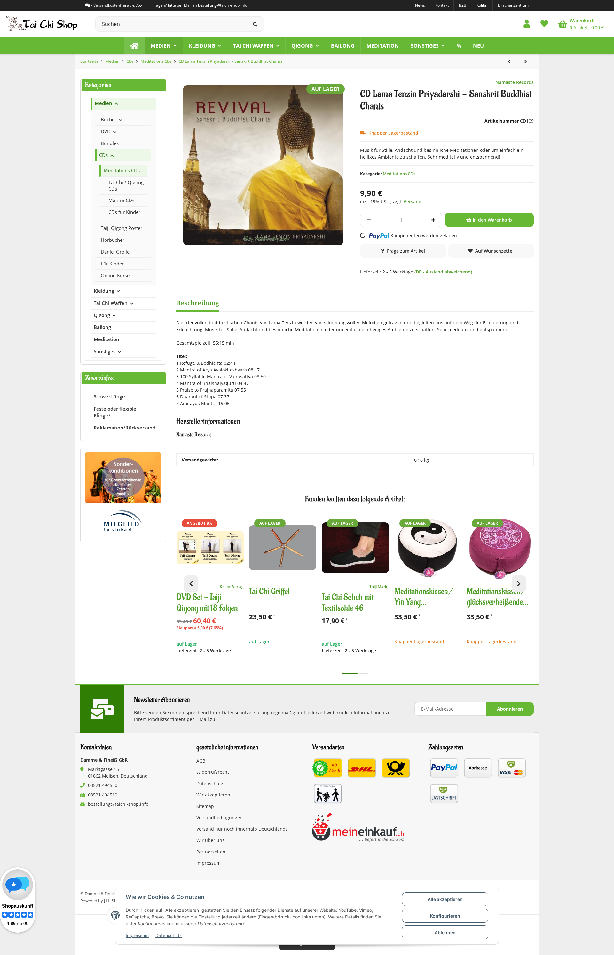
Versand (412, 202)
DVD (106, 131)
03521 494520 (102, 785)
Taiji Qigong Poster (121, 228)
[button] (526, 24)
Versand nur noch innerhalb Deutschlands (242, 829)
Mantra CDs (121, 200)
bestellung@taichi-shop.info (118, 804)
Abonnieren (510, 709)
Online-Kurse (115, 275)
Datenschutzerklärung (246, 712)
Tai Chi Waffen (111, 303)
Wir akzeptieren (213, 795)
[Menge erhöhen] (433, 220)
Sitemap (205, 806)
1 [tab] (350, 673)
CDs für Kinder (124, 212)
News (420, 5)
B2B (462, 5)
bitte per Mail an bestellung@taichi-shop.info (207, 5)
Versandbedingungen (219, 817)
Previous (191, 583)
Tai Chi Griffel (269, 591)
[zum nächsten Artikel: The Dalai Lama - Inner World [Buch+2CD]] (525, 61)
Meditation (106, 339)
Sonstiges (104, 351)
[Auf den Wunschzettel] (236, 521)
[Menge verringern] (369, 220)
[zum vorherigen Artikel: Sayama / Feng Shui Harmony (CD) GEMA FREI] (509, 61)
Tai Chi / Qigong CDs (126, 185)
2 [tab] (364, 673)
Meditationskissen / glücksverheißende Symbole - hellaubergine (496, 597)
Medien (103, 103)
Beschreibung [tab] (197, 302)
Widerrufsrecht (212, 772)
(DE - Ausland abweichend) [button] (443, 272)
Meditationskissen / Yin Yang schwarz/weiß (423, 597)
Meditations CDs (399, 173)
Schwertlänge (109, 396)
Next (519, 583)
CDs (103, 155)
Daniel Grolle (115, 252)
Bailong (102, 327)
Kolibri (482, 5)
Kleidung (104, 291)
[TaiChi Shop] (134, 45)
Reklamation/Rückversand (124, 427)
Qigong (102, 315)
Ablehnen (445, 932)
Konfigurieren (445, 915)
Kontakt (442, 5)
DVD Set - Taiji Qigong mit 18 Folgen (207, 603)
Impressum (137, 935)
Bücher (108, 119)
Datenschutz (168, 935)
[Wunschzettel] (544, 24)
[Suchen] (255, 24)
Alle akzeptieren (445, 899)
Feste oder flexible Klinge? (115, 412)
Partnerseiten (210, 852)
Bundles (110, 143)
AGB (200, 761)
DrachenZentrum (513, 5)
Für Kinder (112, 263)
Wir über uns (210, 840)
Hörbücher (112, 240)
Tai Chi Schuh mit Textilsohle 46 (348, 603)
